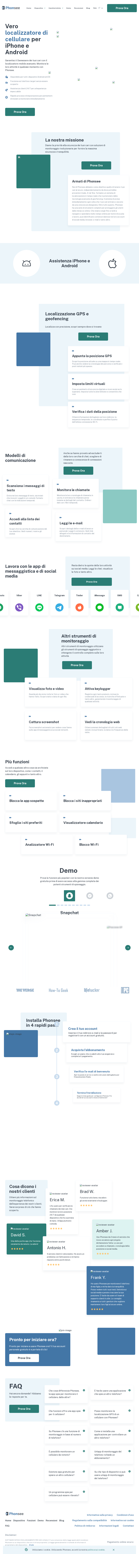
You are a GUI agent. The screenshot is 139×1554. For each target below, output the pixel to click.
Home (8, 1520)
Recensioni (51, 1520)
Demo (41, 1520)
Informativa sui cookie (122, 1520)
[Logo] (14, 1514)
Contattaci (128, 1526)
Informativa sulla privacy (100, 1515)
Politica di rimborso (85, 1526)
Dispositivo (19, 1520)
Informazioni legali (109, 1526)
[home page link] (10, 8)
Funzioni (31, 1520)
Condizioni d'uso (125, 1515)
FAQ (7, 1526)
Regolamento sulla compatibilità (89, 1520)
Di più (31, 1545)
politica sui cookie (96, 1550)
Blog (61, 1520)
